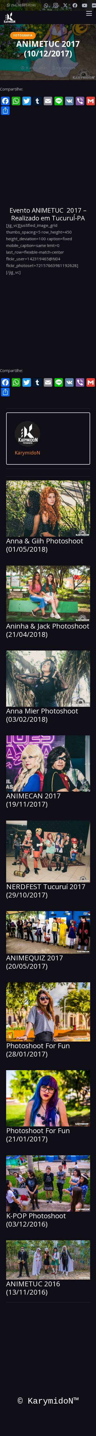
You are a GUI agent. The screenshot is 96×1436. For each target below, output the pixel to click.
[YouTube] (84, 5)
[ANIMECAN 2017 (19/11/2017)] (48, 763)
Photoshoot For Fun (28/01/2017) (38, 1050)
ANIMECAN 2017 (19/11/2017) (33, 800)
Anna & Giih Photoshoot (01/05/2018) (44, 545)
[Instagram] (56, 5)
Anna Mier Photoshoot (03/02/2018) (42, 715)
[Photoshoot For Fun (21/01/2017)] (48, 1098)
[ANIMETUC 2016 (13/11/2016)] (48, 1260)
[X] (65, 5)
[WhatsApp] (46, 5)
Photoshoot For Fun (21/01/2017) (38, 1135)
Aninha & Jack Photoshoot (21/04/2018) (47, 630)
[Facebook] (75, 5)
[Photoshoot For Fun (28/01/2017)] (48, 1012)
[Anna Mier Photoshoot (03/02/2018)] (48, 679)
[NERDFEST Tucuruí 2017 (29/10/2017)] (48, 851)
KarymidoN (66, 67)
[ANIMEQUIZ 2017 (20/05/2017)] (48, 932)
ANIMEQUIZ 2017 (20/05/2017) (34, 962)
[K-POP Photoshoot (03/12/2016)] (48, 1183)
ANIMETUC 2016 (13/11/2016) (33, 1288)
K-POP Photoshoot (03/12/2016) (36, 1220)
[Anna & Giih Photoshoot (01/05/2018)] (48, 508)
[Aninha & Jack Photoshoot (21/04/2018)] (48, 594)
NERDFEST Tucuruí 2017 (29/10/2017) (46, 891)
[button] (89, 13)
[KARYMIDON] (9, 17)
